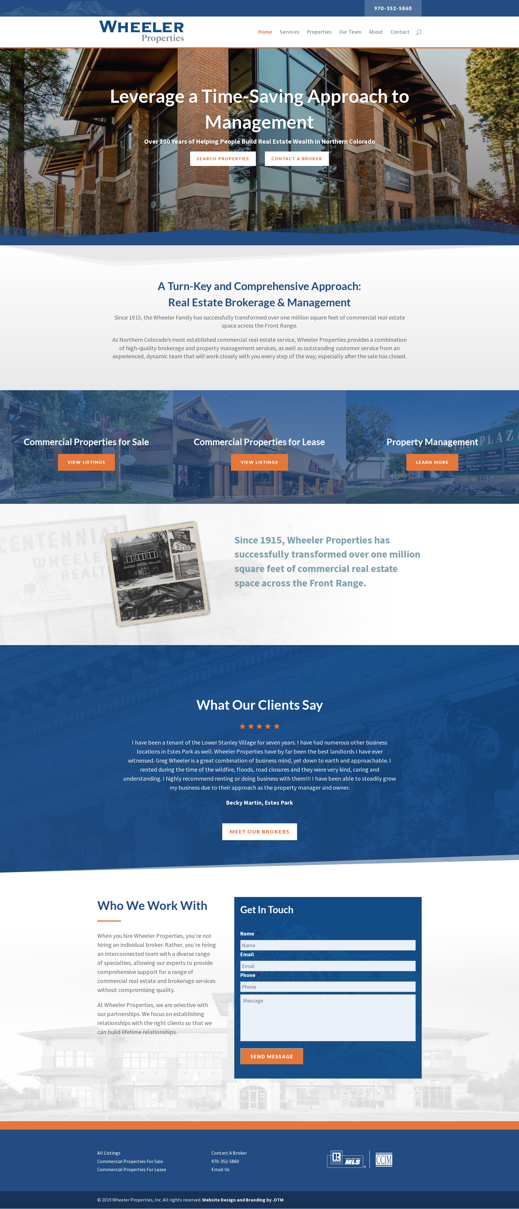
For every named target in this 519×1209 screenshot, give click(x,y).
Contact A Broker (229, 1153)
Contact (400, 32)
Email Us (220, 1169)
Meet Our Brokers (260, 831)
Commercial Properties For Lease (131, 1169)
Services (289, 32)
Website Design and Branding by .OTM (243, 1200)
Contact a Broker (297, 158)
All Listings (108, 1153)
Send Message (271, 1056)
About (376, 32)
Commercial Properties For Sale (130, 1161)
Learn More (432, 462)
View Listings (86, 462)
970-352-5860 (393, 8)
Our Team (350, 32)
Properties (319, 32)
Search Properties (223, 158)
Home (265, 32)
